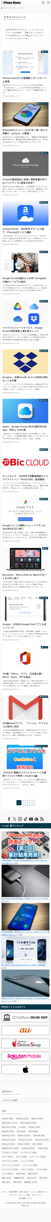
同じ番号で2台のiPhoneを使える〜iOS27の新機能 (23, 965)
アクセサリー (10, 1152)
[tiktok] (25, 819)
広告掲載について (25, 1198)
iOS (21, 1131)
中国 (20, 1174)
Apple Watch (28, 1123)
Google (8, 1131)
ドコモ (41, 1169)
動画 (6, 1178)
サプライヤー (10, 1161)
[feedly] (36, 819)
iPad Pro (8, 1136)
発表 (17, 1182)
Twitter (43, 1148)
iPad (33, 1131)
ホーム (4, 1192)
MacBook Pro (10, 1148)
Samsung (28, 1148)
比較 (31, 1178)
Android (22, 1119)
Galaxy (34, 1127)
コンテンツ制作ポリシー (39, 1192)
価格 (32, 1174)
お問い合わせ (24, 1192)
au (22, 1127)
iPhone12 (9, 1140)
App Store (9, 1127)
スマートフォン (11, 1165)
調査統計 (30, 1182)
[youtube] (31, 819)
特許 (43, 1178)
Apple (37, 1119)
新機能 (19, 1178)
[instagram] (20, 819)
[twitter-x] (14, 819)
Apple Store (9, 1123)
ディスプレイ (10, 1169)
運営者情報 (13, 1192)
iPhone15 (8, 1144)
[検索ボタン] (43, 2)
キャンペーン (38, 1157)
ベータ (7, 1174)
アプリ (7, 1157)
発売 (6, 1182)
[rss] (42, 819)
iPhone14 (42, 1140)
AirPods (7, 1119)
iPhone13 (25, 1140)
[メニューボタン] (48, 2)
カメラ (21, 1157)
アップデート (29, 1152)
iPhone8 (39, 1136)
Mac (37, 1144)
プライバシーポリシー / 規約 (19, 1195)
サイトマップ (37, 1195)
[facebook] (9, 819)
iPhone (24, 1136)
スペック (27, 1161)
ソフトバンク (30, 1165)
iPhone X (24, 1144)
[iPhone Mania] (11, 2)
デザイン (27, 1169)
